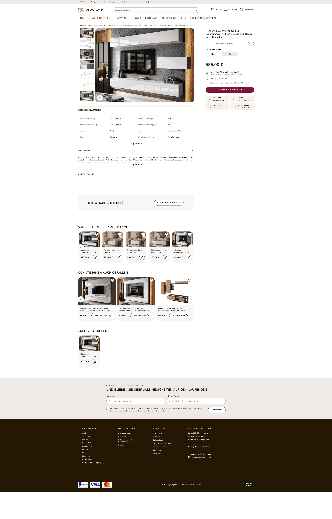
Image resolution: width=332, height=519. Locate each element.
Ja (230, 54)
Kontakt (120, 445)
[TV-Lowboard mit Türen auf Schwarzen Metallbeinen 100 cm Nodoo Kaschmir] (112, 239)
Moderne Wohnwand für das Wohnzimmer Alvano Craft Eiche (171, 309)
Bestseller (151, 18)
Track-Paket (122, 436)
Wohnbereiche (100, 18)
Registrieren (157, 433)
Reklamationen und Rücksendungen (125, 441)
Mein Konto (159, 428)
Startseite (82, 25)
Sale (183, 18)
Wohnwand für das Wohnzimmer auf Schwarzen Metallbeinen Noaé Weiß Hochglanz (95, 309)
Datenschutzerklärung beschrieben (185, 408)
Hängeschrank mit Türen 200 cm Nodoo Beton (158, 251)
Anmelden (216, 409)
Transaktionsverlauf (160, 447)
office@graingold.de (201, 440)
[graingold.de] (90, 10)
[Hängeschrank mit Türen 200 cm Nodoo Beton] (159, 239)
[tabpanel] (87, 33)
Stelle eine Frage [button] (167, 202)
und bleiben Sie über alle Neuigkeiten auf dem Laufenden (156, 389)
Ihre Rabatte (157, 450)
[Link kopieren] (252, 43)
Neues (137, 18)
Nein (213, 54)
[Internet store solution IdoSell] (249, 484)
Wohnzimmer (108, 25)
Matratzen (121, 18)
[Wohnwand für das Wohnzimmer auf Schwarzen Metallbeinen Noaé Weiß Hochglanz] (97, 291)
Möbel (81, 18)
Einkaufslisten (158, 440)
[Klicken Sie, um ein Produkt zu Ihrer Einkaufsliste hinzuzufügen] (248, 43)
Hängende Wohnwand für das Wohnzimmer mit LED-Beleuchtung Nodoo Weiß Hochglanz (134, 309)
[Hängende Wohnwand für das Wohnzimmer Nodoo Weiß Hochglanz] (89, 239)
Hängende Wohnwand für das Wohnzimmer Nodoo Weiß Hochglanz (89, 251)
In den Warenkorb (228, 90)
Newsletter (157, 454)
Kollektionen (169, 18)
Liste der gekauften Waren (162, 443)
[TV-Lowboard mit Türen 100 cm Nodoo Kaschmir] (136, 239)
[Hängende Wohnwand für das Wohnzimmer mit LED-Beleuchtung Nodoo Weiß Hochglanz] (136, 291)
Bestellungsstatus (124, 433)
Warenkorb (157, 436)
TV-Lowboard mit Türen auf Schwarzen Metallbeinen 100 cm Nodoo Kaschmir (112, 251)
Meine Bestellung (127, 428)
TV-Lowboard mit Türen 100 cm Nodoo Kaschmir (134, 251)
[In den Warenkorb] (95, 257)
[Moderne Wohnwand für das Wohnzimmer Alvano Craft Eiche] (174, 291)
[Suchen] (196, 10)
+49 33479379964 (198, 436)
